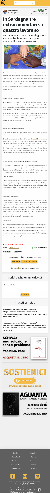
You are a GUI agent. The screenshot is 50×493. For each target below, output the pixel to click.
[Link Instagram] (25, 476)
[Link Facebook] (12, 476)
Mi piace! (17, 261)
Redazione (33, 453)
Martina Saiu (14, 248)
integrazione (19, 244)
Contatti (33, 465)
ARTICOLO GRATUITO (40, 248)
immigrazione (9, 244)
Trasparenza (34, 461)
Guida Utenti (16, 457)
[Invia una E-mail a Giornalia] (37, 476)
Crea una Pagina (16, 469)
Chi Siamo (16, 453)
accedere (17, 268)
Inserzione (34, 469)
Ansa (10, 176)
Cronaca (34, 12)
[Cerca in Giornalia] (32, 3)
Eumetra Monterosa (37, 139)
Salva (25, 261)
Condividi (33, 261)
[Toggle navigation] (46, 2)
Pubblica (26, 294)
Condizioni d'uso (16, 465)
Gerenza (34, 457)
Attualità (41, 12)
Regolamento (16, 461)
